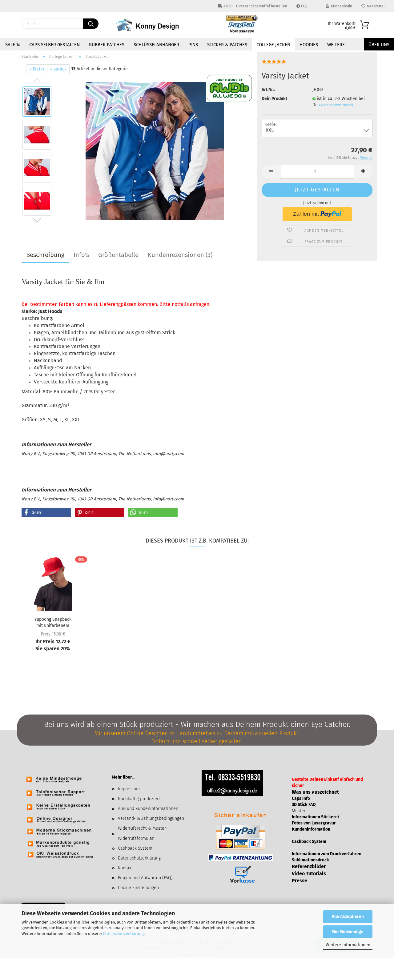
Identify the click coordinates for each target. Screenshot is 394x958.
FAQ (303, 6)
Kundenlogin (340, 6)
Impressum (129, 789)
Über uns (378, 44)
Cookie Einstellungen (138, 887)
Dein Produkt (274, 98)
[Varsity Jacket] (155, 151)
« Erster (36, 69)
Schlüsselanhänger (156, 44)
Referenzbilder (309, 866)
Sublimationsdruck (310, 860)
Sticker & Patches (227, 44)
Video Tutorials (309, 873)
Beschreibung (45, 255)
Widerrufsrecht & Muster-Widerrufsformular (142, 833)
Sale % (12, 44)
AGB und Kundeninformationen (148, 808)
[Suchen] (90, 23)
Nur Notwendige (348, 931)
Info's (81, 255)
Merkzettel (375, 6)
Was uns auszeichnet (315, 792)
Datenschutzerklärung (123, 933)
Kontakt (125, 868)
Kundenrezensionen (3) (180, 255)
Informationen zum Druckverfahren (326, 853)
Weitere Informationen (348, 945)
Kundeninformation (311, 829)
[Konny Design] (152, 25)
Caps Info (301, 798)
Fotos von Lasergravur (314, 823)
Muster (298, 810)
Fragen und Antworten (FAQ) (145, 877)
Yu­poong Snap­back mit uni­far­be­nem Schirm (52, 622)
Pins (193, 44)
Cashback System (135, 848)
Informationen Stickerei (315, 817)
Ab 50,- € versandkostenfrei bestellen (255, 6)
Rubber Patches (106, 44)
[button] (46, 512)
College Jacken (273, 44)
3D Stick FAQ (304, 804)
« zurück (58, 69)
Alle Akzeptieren (348, 916)
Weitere (336, 44)
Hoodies (309, 44)
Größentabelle (118, 255)
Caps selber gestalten (54, 44)
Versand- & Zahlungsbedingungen (151, 818)
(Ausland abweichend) (336, 105)
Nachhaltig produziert (139, 798)
